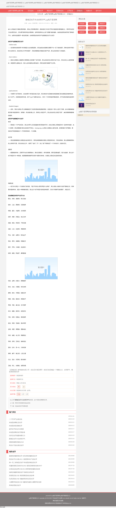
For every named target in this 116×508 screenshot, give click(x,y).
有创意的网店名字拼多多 (17, 432)
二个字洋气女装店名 (15, 419)
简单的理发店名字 (15, 485)
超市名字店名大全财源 (16, 429)
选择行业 (12, 379)
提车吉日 (99, 10)
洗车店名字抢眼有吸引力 (17, 435)
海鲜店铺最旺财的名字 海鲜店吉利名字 (21, 472)
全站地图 (60, 500)
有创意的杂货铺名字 (15, 426)
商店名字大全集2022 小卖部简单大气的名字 (23, 459)
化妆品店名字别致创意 (21, 406)
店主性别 (12, 386)
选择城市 (12, 375)
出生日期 (12, 390)
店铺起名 (80, 10)
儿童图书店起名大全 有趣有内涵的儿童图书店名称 (25, 482)
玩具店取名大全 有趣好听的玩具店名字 (21, 479)
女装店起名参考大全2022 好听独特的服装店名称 (24, 469)
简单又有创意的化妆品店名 (22, 403)
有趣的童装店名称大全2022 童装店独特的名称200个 (25, 465)
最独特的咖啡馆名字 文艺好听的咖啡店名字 (23, 456)
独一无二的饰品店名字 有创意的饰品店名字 (23, 462)
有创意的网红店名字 (15, 422)
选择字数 (12, 394)
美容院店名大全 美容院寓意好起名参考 (21, 475)
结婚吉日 (89, 10)
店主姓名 (12, 383)
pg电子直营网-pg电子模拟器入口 (15, 2)
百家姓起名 (60, 10)
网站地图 (55, 500)
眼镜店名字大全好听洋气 (17, 439)
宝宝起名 (31, 10)
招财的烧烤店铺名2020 (16, 442)
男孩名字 (50, 10)
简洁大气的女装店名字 (16, 445)
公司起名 (70, 10)
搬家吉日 (31, 15)
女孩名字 (40, 10)
